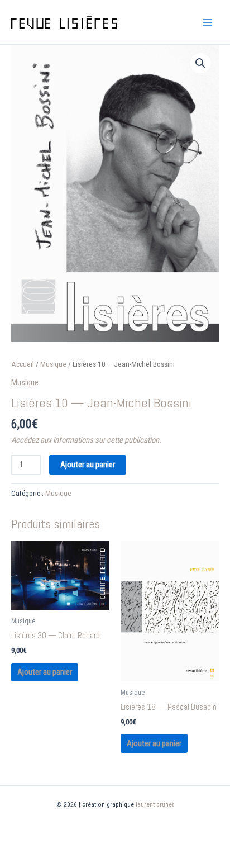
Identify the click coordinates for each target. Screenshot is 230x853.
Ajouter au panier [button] (44, 672)
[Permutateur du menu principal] (208, 22)
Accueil (22, 364)
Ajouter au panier (87, 464)
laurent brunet (155, 804)
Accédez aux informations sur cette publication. (86, 440)
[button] (200, 63)
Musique (53, 364)
